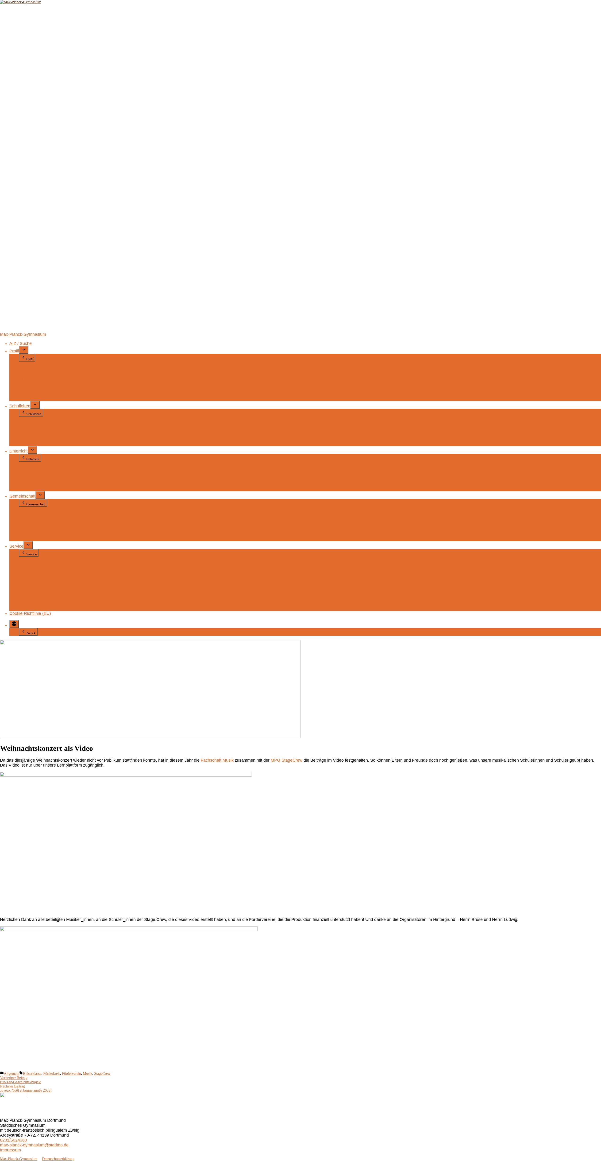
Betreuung (28, 428)
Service (16, 546)
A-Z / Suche (20, 343)
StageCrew (102, 1073)
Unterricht (18, 451)
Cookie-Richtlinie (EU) (30, 613)
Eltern (24, 519)
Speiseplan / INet (35, 593)
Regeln (25, 583)
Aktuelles (27, 419)
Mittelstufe (28, 473)
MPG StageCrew (286, 760)
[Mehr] (14, 624)
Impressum (29, 608)
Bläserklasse (32, 1073)
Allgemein (11, 1073)
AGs (23, 423)
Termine (26, 588)
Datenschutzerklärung (39, 603)
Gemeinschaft (22, 496)
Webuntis (27, 559)
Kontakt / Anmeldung (38, 574)
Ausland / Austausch (38, 433)
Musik (87, 1073)
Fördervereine (32, 528)
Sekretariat (29, 538)
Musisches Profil (34, 378)
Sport (24, 388)
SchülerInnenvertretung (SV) (45, 509)
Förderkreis (51, 1073)
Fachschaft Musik (217, 760)
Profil (14, 351)
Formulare (28, 564)
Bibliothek (28, 443)
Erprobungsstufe (34, 469)
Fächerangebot (33, 464)
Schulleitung (30, 533)
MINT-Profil (29, 373)
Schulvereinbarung (36, 398)
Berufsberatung (33, 438)
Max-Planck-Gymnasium (23, 334)
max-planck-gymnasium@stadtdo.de (34, 1145)
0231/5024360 (13, 1140)
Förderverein (71, 1073)
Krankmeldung (32, 579)
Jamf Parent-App (34, 569)
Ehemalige (29, 524)
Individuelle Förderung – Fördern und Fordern (61, 488)
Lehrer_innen (31, 514)
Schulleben (19, 406)
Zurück (31, 633)
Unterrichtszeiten (34, 598)
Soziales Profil (32, 383)
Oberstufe (28, 478)
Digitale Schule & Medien (42, 483)
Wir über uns (31, 364)
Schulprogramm (34, 393)
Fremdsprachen (33, 368)
